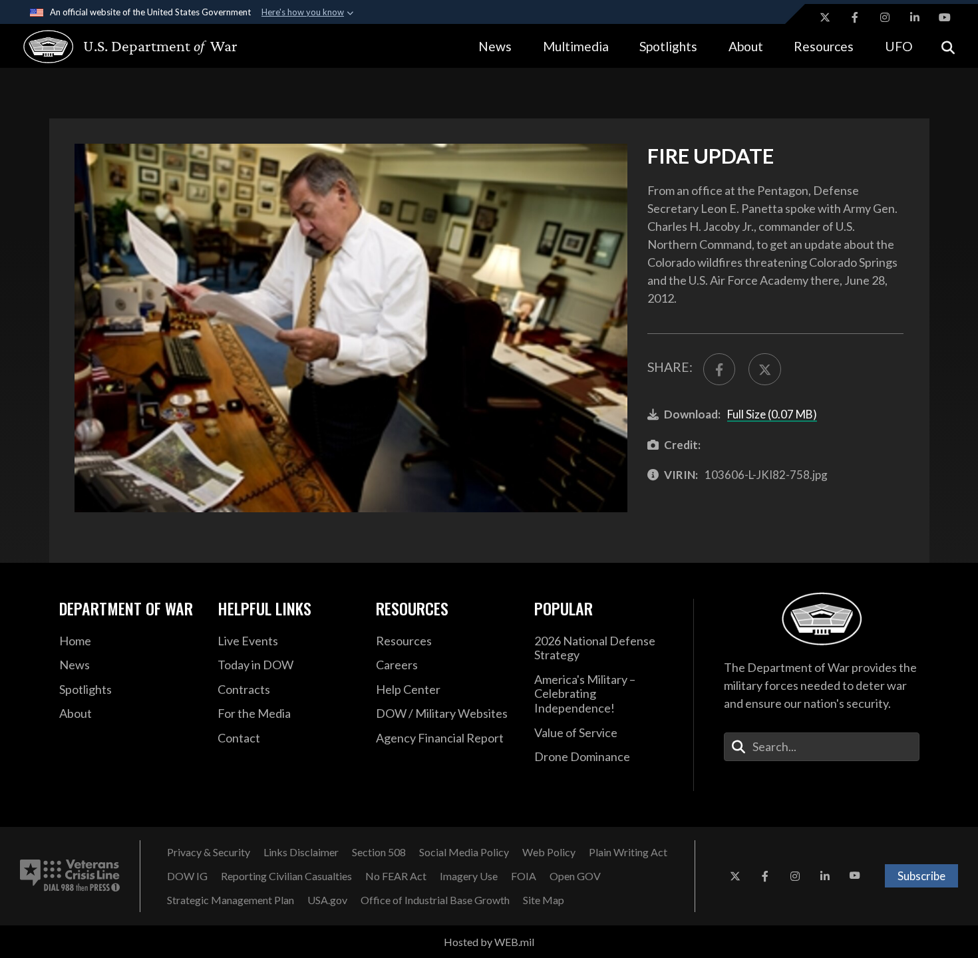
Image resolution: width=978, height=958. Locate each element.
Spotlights (668, 46)
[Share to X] (764, 369)
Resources (824, 46)
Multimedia (576, 46)
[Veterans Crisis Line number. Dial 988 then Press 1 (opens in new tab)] (70, 876)
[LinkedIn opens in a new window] (915, 17)
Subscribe (921, 876)
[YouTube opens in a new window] (945, 17)
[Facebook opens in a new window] (855, 17)
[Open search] (948, 46)
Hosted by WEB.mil (489, 941)
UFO (899, 46)
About (746, 46)
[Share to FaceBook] (719, 369)
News (495, 46)
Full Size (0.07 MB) (772, 414)
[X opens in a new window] (825, 17)
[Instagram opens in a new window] (885, 17)
